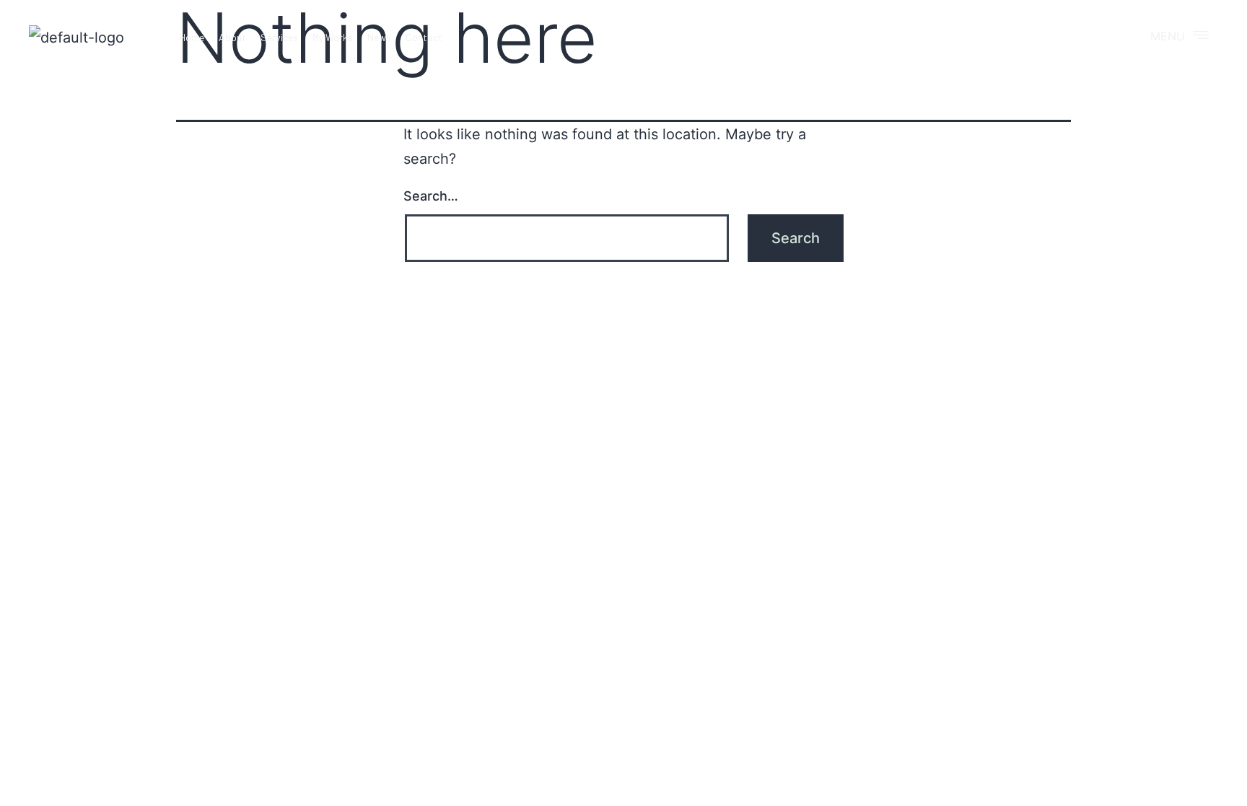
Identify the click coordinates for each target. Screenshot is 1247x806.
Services (279, 37)
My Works (332, 37)
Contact (424, 37)
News (379, 37)
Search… (430, 195)
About (232, 37)
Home (191, 37)
